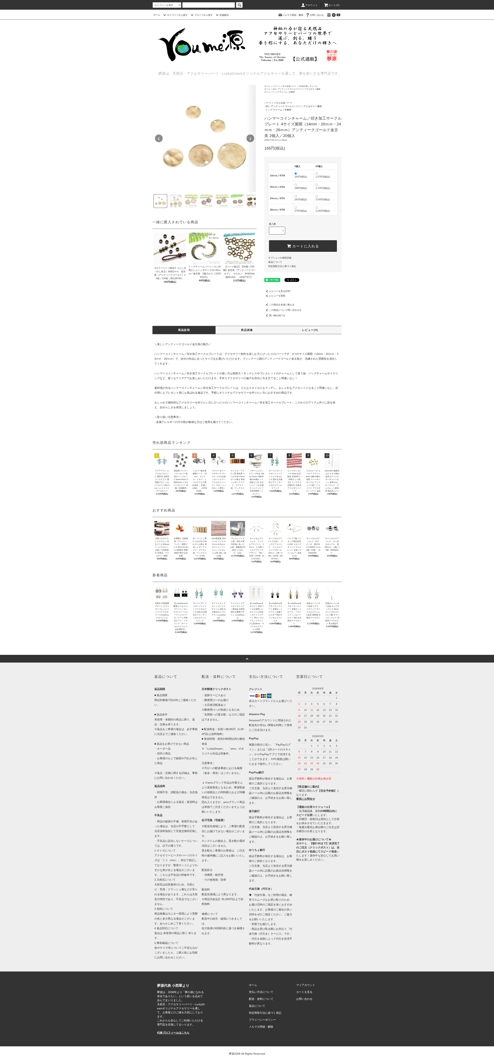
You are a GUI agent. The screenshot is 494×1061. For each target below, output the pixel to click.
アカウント (311, 5)
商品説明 (184, 329)
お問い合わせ (317, 15)
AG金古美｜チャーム (308, 86)
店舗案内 (224, 15)
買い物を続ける (277, 315)
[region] (204, 138)
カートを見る (304, 991)
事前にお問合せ (305, 798)
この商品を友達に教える (281, 304)
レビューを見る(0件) (279, 291)
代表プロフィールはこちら (173, 1032)
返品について (275, 262)
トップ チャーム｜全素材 (284, 92)
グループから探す (203, 15)
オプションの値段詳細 (279, 257)
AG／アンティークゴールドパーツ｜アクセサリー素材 (296, 89)
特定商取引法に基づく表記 (282, 266)
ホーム (156, 15)
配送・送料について (261, 998)
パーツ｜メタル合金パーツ (284, 86)
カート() (334, 5)
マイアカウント (305, 985)
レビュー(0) (310, 329)
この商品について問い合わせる (285, 310)
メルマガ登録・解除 (293, 15)
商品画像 (247, 329)
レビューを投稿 (277, 295)
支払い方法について (261, 991)
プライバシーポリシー (262, 1019)
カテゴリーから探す (177, 15)
